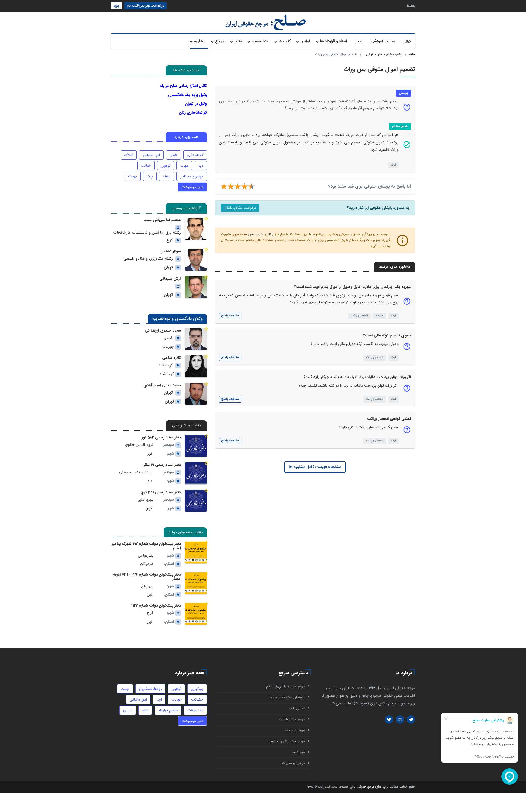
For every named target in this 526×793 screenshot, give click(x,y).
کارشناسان (255, 234)
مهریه (379, 315)
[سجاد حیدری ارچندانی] (196, 339)
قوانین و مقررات (293, 763)
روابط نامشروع (150, 689)
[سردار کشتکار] (196, 260)
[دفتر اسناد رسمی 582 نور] (196, 446)
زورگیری (197, 689)
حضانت (197, 699)
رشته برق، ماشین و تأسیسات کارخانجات (147, 232)
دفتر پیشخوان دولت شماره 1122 (156, 605)
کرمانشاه (166, 365)
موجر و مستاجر (191, 176)
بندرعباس (145, 555)
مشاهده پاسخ (230, 315)
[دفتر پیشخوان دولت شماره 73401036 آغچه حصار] (196, 583)
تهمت (132, 176)
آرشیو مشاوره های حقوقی (384, 54)
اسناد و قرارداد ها (333, 41)
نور (150, 453)
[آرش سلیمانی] (196, 287)
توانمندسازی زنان (193, 112)
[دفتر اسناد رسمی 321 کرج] (196, 501)
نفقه (145, 710)
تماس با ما (297, 708)
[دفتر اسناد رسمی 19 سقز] (196, 473)
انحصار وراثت (359, 315)
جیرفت (168, 346)
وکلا (270, 234)
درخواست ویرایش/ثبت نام (145, 5)
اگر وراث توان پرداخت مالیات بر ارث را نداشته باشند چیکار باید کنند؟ (357, 377)
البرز (150, 594)
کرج (169, 240)
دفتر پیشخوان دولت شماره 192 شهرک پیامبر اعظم (146, 546)
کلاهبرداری (195, 155)
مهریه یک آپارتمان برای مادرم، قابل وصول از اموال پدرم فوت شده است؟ (352, 287)
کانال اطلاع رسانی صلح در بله (183, 86)
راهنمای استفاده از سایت (287, 697)
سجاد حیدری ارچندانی (163, 330)
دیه (200, 166)
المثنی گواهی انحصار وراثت (389, 419)
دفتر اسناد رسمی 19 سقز (162, 465)
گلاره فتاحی (171, 358)
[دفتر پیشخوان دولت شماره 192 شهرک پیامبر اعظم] (196, 552)
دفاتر (238, 41)
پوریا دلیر (145, 499)
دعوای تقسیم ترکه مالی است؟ (387, 335)
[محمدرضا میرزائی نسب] (196, 229)
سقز (149, 481)
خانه (407, 41)
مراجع (220, 41)
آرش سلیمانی (170, 279)
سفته (166, 176)
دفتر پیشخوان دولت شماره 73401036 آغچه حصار (147, 576)
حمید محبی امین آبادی (162, 385)
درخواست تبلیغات (292, 719)
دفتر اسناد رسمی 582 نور (161, 437)
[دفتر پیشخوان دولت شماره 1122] (196, 614)
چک (150, 176)
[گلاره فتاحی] (196, 366)
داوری (127, 710)
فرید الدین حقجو (139, 445)
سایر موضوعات (192, 187)
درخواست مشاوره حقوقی (286, 741)
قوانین (305, 41)
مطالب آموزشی (383, 41)
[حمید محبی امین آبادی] (196, 394)
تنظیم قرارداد (168, 710)
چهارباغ (147, 586)
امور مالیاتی (151, 155)
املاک (128, 155)
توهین (165, 166)
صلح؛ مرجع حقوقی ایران (366, 787)
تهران (168, 267)
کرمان (168, 338)
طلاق (173, 155)
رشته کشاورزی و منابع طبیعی (148, 258)
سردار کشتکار (171, 251)
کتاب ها (284, 41)
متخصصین (260, 41)
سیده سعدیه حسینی (136, 472)
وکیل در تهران (196, 103)
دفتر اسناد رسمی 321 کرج (161, 492)
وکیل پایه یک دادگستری (187, 95)
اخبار (358, 41)
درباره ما (299, 752)
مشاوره (199, 41)
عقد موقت (195, 710)
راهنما (411, 5)
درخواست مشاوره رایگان (240, 207)
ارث (393, 165)
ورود (116, 5)
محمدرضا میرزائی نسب (162, 220)
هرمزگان (146, 564)
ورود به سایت (295, 730)
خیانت (146, 166)
